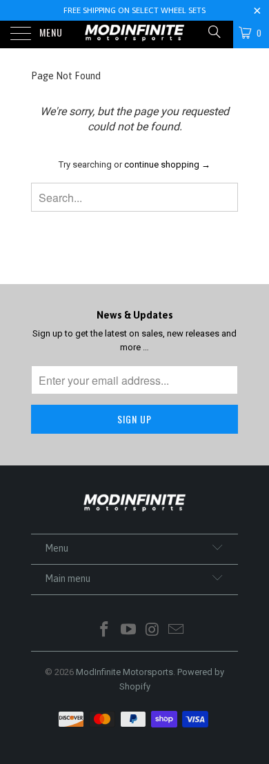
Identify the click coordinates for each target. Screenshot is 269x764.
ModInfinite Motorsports (124, 672)
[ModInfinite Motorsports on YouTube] (129, 630)
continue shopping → (167, 164)
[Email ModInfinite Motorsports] (176, 630)
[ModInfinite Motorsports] (135, 34)
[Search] (213, 32)
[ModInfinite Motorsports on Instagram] (153, 630)
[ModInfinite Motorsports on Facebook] (104, 630)
